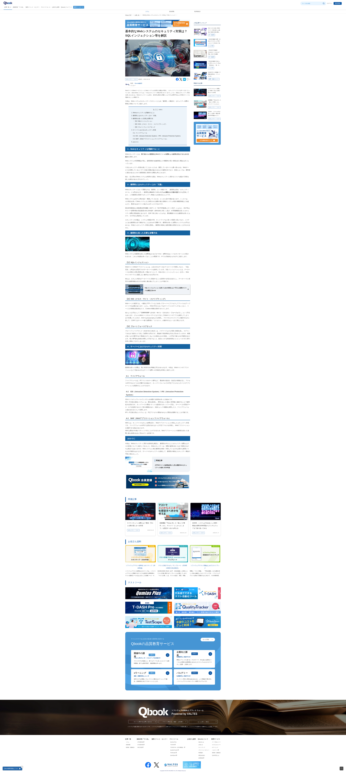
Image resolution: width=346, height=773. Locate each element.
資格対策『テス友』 (18, 7)
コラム (147, 11)
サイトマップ (201, 747)
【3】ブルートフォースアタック (144, 127)
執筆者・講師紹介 (130, 747)
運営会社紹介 (201, 755)
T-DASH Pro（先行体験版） (177, 747)
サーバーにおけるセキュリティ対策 (144, 130)
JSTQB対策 (140, 742)
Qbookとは (201, 742)
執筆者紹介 (197, 11)
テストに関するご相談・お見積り (173, 722)
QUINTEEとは (215, 755)
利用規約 (200, 752)
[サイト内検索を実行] (323, 3)
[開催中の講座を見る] (167, 655)
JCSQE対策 (140, 744)
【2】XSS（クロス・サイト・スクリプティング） (150, 124)
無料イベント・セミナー (32, 7)
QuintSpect (173, 755)
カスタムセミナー (216, 744)
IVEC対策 (139, 747)
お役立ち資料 (55, 7)
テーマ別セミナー (216, 742)
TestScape (173, 752)
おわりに (136, 142)
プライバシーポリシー (203, 750)
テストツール (44, 7)
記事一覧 (6, 7)
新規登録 (337, 3)
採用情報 (200, 758)
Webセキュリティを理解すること (144, 112)
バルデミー (215, 750)
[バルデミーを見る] (210, 673)
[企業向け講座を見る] (210, 654)
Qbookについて (65, 7)
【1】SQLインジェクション (143, 121)
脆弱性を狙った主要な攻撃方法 (143, 118)
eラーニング (215, 747)
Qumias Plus (173, 742)
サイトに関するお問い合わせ (143, 722)
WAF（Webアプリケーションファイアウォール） (152, 139)
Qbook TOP (128, 15)
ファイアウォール (141, 133)
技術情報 (171, 11)
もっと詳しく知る (203, 722)
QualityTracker (174, 750)
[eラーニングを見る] (167, 673)
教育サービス (77, 7)
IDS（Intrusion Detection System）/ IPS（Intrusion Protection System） (158, 136)
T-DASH (172, 744)
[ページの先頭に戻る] (341, 768)
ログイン (329, 3)
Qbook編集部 (138, 83)
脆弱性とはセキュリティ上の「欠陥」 (145, 115)
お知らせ (200, 744)
